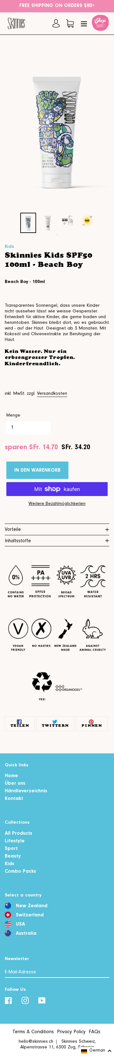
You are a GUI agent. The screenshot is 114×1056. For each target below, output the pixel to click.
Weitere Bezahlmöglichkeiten (57, 504)
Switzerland (30, 915)
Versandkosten (52, 394)
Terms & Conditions (33, 1032)
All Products (18, 833)
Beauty (13, 856)
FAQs (94, 1032)
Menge (13, 416)
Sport (11, 849)
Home (11, 776)
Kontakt (14, 798)
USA (20, 924)
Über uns (15, 783)
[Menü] (84, 23)
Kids (9, 864)
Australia (26, 933)
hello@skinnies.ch (36, 1042)
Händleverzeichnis (26, 791)
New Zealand (32, 906)
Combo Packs (20, 871)
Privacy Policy (71, 1032)
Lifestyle (15, 841)
